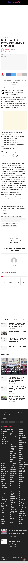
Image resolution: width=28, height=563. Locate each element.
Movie (11, 477)
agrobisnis (4, 431)
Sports (21, 481)
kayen (7, 49)
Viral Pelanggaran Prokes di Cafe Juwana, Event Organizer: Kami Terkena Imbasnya (17, 340)
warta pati (13, 225)
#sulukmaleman (5, 429)
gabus (2, 491)
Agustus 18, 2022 (15, 49)
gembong (3, 497)
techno (21, 495)
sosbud (21, 473)
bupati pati (4, 465)
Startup (21, 483)
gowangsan (4, 499)
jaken (2, 519)
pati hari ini (22, 218)
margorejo (13, 469)
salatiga (21, 456)
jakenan (3, 521)
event (2, 481)
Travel (21, 506)
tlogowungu (22, 497)
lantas (12, 465)
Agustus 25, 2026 (12, 393)
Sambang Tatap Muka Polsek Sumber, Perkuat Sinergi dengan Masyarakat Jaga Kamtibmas (17, 398)
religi (20, 444)
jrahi (11, 429)
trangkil (21, 504)
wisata (21, 519)
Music (11, 479)
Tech (20, 493)
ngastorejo (13, 491)
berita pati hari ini (4, 452)
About (2, 554)
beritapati (7, 216)
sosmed (21, 477)
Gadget (3, 493)
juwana (12, 431)
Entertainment (4, 479)
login (6, 272)
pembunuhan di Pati (13, 512)
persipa (12, 515)
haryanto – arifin (4, 506)
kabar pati (18, 216)
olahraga (12, 496)
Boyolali (3, 461)
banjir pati (4, 437)
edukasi (3, 475)
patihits (4, 221)
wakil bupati (22, 508)
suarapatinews (5, 225)
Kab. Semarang (13, 434)
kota (11, 451)
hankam (3, 503)
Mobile (12, 475)
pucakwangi (22, 442)
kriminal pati (13, 457)
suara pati (14, 223)
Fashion (3, 485)
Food (2, 489)
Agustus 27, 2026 (6, 373)
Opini (11, 500)
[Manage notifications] (24, 559)
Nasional (12, 483)
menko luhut (13, 473)
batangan (3, 439)
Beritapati (7, 557)
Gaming (3, 495)
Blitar (2, 457)
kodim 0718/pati (12, 449)
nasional (12, 481)
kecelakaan (13, 441)
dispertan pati (5, 471)
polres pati (16, 221)
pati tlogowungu (13, 507)
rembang (21, 446)
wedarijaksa (22, 515)
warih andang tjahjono (22, 510)
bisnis (2, 455)
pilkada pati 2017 (13, 521)
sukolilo (21, 487)
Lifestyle (12, 467)
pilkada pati (13, 519)
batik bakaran (4, 441)
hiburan (3, 510)
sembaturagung (23, 464)
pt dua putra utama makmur (22, 439)
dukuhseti (3, 473)
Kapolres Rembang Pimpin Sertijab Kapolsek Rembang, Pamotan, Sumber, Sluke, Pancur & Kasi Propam (13, 369)
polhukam (22, 429)
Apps (2, 433)
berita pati (4, 449)
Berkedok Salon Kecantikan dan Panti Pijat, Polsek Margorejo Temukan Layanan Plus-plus (17, 325)
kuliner (12, 461)
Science (21, 460)
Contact (23, 554)
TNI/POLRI (22, 499)
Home (2, 37)
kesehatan (13, 446)
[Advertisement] (14, 20)
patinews (10, 221)
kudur (11, 459)
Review (21, 450)
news (6, 37)
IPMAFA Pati (4, 512)
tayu (20, 491)
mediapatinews (10, 218)
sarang (21, 458)
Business (3, 467)
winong (21, 517)
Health (3, 508)
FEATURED (4, 487)
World (20, 523)
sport (20, 479)
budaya (3, 463)
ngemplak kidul (13, 493)
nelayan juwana (12, 486)
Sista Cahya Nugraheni (22, 471)
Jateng (3, 523)
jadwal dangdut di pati (4, 516)
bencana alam (4, 445)
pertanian (12, 517)
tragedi (21, 502)
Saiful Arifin (22, 454)
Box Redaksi (4, 459)
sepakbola (22, 466)
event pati (3, 483)
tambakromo (22, 489)
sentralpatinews (6, 223)
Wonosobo (22, 521)
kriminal (12, 455)
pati (17, 218)
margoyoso (13, 471)
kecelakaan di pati (14, 443)
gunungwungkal (5, 501)
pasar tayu (13, 502)
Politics (21, 431)
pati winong (13, 509)
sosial (21, 475)
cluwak (3, 469)
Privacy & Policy (16, 554)
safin (20, 452)
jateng (12, 216)
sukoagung (22, 485)
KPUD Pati (13, 453)
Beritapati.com (4, 559)
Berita (2, 447)
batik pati (3, 443)
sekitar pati (22, 462)
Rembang (21, 448)
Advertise (8, 554)
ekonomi (3, 477)
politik (21, 433)
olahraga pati (13, 498)
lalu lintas (13, 463)
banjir (2, 435)
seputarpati (22, 468)
